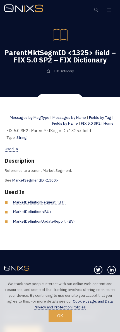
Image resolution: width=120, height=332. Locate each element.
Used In (11, 148)
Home (109, 123)
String (21, 137)
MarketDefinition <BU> (32, 211)
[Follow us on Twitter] (98, 270)
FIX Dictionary (64, 71)
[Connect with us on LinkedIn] (111, 270)
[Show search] (98, 10)
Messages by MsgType (29, 117)
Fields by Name (65, 123)
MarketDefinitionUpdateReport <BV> (44, 221)
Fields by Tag (100, 117)
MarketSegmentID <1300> (35, 180)
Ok (60, 315)
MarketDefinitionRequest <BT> (39, 202)
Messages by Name (69, 117)
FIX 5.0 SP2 (90, 123)
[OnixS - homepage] (25, 9)
